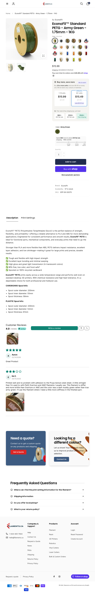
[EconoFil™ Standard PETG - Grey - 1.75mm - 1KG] (67, 47)
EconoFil (57, 20)
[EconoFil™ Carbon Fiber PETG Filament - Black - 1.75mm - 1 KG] (61, 41)
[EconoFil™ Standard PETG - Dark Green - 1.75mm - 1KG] (55, 47)
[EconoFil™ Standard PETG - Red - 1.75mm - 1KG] (55, 53)
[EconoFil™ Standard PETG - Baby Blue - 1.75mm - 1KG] (67, 41)
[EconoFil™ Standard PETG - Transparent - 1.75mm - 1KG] (61, 53)
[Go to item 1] (12, 338)
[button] (7, 3)
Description (12, 217)
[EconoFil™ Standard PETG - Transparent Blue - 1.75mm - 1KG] (67, 53)
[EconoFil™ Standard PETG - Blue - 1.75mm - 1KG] (86, 41)
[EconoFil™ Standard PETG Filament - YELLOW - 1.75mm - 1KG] (80, 59)
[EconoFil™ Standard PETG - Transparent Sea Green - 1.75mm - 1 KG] (55, 59)
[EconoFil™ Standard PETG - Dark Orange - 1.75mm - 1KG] (61, 47)
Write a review (54, 328)
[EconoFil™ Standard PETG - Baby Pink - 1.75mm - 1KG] (73, 41)
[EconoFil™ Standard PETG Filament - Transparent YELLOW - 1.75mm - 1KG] (73, 59)
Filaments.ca (67, 585)
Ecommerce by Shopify (82, 585)
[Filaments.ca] (15, 528)
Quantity (58, 149)
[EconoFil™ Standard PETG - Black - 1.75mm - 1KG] (80, 41)
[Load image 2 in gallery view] (21, 67)
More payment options (71, 175)
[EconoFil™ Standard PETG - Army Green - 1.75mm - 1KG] (55, 41)
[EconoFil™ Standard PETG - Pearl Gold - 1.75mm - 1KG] (80, 47)
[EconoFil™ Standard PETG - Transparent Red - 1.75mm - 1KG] (86, 53)
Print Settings (28, 217)
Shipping (55, 70)
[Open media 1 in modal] (27, 39)
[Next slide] (86, 202)
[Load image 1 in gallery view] (10, 67)
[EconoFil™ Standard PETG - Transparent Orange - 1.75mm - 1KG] (73, 53)
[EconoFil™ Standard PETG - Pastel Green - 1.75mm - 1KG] (73, 47)
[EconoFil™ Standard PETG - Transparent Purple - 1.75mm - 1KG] (80, 53)
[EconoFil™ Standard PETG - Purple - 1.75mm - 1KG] (86, 47)
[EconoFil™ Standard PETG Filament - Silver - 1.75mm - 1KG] (67, 59)
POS (72, 585)
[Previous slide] (55, 202)
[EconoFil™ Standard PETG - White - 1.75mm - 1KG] (61, 59)
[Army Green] (57, 131)
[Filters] (81, 328)
